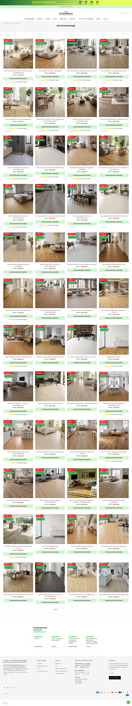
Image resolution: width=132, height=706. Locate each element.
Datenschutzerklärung (61, 671)
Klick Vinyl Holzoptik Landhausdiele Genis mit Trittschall (82, 71)
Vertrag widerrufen (42, 671)
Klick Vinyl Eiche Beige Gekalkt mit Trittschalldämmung (82, 403)
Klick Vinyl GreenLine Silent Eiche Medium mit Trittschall (82, 453)
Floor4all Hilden (59, 673)
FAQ (38, 668)
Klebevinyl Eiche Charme (114, 357)
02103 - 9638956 (86, 663)
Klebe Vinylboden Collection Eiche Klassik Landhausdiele (114, 501)
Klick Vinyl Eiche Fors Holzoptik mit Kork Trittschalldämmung (50, 311)
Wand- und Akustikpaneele (86, 19)
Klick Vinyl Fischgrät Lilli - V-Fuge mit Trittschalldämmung (18, 404)
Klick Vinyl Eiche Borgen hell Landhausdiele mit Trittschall (113, 311)
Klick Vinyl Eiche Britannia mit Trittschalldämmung (50, 452)
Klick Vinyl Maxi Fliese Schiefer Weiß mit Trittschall (113, 216)
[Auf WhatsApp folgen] (14, 687)
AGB (56, 666)
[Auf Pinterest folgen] (11, 687)
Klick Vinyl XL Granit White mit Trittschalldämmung (50, 167)
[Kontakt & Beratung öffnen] (128, 702)
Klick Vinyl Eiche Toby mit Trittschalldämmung (113, 546)
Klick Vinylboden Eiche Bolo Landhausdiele (50, 71)
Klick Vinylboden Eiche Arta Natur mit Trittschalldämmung (50, 265)
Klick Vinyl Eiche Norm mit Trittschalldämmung (18, 119)
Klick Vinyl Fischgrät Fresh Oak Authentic (82, 546)
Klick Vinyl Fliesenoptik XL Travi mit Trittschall (50, 403)
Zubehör (98, 19)
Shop (10, 23)
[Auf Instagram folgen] (7, 687)
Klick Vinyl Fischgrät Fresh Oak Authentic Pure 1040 (50, 357)
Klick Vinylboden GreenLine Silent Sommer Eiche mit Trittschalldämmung (18, 71)
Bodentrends (63, 19)
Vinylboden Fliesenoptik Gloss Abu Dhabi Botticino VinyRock (18, 547)
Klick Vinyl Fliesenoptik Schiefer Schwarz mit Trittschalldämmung (50, 595)
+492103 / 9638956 (85, 665)
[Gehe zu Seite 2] (76, 608)
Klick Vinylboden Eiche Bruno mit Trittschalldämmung (113, 594)
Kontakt (39, 663)
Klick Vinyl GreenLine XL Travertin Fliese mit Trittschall (81, 264)
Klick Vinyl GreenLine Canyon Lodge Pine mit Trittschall (50, 216)
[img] (66, 630)
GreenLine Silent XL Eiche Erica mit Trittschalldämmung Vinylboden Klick (114, 168)
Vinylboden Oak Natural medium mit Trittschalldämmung (82, 120)
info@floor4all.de (84, 667)
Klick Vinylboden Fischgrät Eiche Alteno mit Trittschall (18, 594)
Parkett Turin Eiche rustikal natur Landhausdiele (114, 452)
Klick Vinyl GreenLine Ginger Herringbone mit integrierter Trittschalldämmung (82, 501)
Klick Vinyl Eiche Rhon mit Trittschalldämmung (18, 310)
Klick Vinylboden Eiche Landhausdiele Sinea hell (113, 71)
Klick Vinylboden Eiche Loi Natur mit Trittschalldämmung (81, 217)
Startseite (5, 23)
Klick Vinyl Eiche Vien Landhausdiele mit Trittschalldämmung (113, 404)
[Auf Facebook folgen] (4, 687)
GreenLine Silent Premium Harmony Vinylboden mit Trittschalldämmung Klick (50, 120)
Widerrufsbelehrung (60, 668)
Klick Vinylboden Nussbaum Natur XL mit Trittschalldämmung (18, 453)
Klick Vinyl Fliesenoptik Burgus (50, 546)
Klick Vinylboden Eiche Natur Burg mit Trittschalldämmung (18, 217)
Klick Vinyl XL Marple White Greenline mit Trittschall (82, 357)
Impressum (58, 663)
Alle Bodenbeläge (29, 19)
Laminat (48, 19)
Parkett (55, 19)
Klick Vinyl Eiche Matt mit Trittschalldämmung (82, 594)
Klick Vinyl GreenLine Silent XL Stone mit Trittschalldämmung (18, 168)
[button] (12, 82)
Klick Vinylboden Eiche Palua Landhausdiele (18, 500)
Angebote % (72, 19)
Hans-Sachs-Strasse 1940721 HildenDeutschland (81, 680)
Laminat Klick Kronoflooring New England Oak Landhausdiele (82, 168)
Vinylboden (40, 19)
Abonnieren (115, 677)
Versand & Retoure (42, 666)
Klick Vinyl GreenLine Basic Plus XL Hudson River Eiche (114, 119)
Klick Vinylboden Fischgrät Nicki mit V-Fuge (113, 264)
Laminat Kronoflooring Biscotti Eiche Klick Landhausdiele (18, 265)
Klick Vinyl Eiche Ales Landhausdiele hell (81, 310)
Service (105, 19)
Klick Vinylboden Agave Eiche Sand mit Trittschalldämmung (50, 501)
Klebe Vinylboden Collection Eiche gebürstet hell (18, 357)
